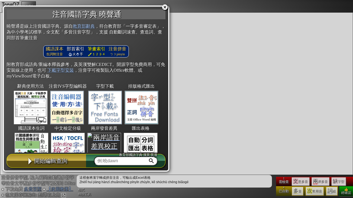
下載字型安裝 (60, 70)
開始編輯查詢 (50, 161)
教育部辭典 (84, 26)
